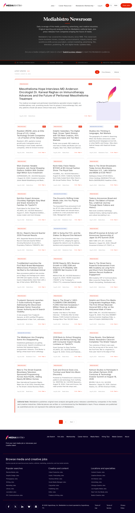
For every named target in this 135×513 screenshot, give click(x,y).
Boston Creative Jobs (98, 495)
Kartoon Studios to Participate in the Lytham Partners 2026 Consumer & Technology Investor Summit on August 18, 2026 (103, 374)
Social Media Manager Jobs (57, 482)
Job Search (51, 437)
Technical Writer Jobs (55, 479)
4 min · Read (41, 185)
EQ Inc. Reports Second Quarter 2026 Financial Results (31, 234)
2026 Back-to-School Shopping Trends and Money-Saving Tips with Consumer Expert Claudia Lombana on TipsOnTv (67, 340)
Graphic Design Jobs (12, 475)
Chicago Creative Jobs (98, 485)
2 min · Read (41, 152)
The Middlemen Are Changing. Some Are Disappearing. (30, 338)
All (97, 72)
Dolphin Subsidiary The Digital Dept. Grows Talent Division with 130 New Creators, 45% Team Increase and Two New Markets (66, 135)
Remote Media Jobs (12, 472)
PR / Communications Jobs (14, 495)
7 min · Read (77, 219)
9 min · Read (41, 324)
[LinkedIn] (22, 506)
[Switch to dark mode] (111, 5)
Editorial (116, 72)
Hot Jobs (60, 437)
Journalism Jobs (11, 492)
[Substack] (36, 506)
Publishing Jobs (53, 488)
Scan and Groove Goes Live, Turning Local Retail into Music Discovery (66, 372)
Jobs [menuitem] (52, 6)
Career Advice (83, 437)
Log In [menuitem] (100, 6)
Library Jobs (10, 488)
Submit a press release (72, 52)
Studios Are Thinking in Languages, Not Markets (100, 132)
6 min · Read (41, 250)
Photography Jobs (12, 479)
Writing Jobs (10, 482)
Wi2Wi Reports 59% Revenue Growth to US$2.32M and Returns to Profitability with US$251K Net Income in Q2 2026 (66, 267)
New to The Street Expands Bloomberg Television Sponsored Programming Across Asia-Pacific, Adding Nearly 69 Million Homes (29, 374)
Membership (70, 437)
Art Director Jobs (96, 479)
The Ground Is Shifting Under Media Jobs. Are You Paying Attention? (66, 200)
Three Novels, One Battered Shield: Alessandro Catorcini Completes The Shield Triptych (103, 339)
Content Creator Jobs (98, 472)
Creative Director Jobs (98, 475)
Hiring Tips (105, 437)
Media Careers (117, 437)
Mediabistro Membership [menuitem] (84, 6)
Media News (94, 437)
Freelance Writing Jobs (56, 495)
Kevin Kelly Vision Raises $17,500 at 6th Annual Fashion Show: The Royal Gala (66, 168)
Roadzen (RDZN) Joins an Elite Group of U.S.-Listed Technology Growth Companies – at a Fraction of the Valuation (31, 134)
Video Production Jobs (56, 472)
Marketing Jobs (11, 485)
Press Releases (106, 72)
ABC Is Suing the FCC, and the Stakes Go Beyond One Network (67, 234)
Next (71, 422)
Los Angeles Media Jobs (98, 488)
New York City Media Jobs (99, 492)
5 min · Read (113, 152)
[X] (15, 506)
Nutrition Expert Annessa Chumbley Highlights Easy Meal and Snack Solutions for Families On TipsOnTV (31, 201)
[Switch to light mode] (107, 5)
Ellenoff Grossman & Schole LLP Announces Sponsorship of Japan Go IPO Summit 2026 (103, 235)
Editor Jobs (52, 492)
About (127, 437)
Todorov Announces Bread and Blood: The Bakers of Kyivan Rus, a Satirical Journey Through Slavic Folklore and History (103, 203)
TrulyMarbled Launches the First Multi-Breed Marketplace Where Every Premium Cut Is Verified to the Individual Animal (31, 266)
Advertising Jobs (96, 482)
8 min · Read (113, 185)
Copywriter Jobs (54, 485)
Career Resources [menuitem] (65, 6)
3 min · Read (87, 116)
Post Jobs (126, 5)
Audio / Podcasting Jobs (56, 475)
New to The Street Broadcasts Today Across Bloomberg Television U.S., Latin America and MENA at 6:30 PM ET (102, 169)
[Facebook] (8, 506)
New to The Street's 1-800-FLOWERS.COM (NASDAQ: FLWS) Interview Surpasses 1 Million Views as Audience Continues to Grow (66, 305)
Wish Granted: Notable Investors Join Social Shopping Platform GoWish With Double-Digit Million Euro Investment (30, 169)
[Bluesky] (29, 506)
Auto (115, 5)
